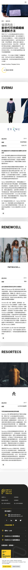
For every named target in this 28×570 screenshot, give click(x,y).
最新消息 (8, 21)
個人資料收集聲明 (18, 503)
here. (8, 563)
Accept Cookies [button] (6, 566)
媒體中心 (4, 497)
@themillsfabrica (15, 514)
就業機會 (16, 497)
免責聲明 (16, 500)
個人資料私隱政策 (6, 503)
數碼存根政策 (5, 500)
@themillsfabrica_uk (16, 516)
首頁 (3, 21)
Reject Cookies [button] (16, 566)
